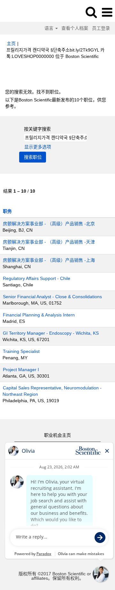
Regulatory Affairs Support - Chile (36, 278)
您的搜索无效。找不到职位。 (34, 91)
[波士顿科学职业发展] (22, 12)
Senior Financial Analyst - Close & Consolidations (52, 296)
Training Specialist (21, 351)
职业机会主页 (57, 435)
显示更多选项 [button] (37, 146)
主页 (11, 43)
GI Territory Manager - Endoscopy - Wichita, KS (51, 333)
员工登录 (101, 28)
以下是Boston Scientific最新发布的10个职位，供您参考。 (55, 103)
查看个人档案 (74, 28)
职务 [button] (7, 211)
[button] (107, 12)
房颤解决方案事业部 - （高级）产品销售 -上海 (49, 260)
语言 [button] (49, 28)
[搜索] (91, 12)
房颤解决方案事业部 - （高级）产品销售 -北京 (49, 223)
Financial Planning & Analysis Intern (39, 314)
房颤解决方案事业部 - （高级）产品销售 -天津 (49, 241)
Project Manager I (21, 369)
